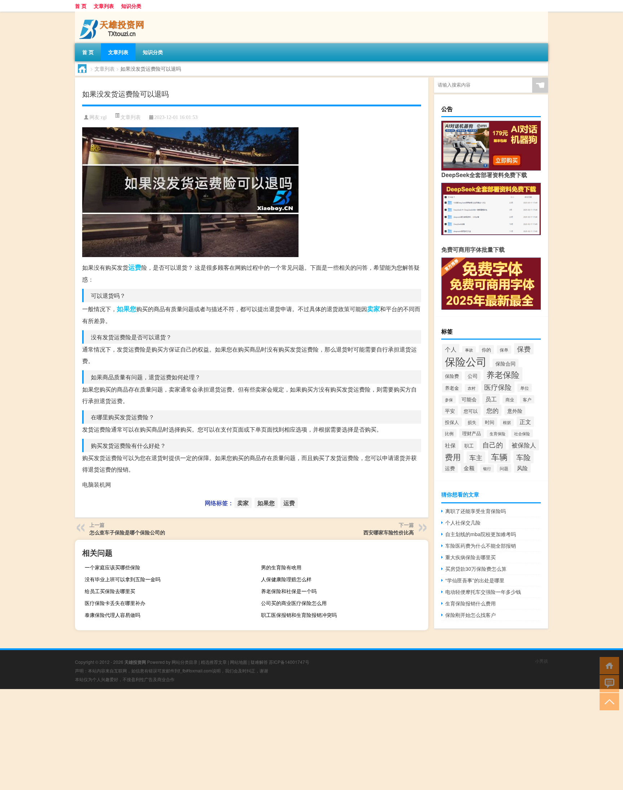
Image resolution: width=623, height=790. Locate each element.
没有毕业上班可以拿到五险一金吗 (122, 579)
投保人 (452, 422)
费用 (453, 456)
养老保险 (503, 374)
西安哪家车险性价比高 (388, 532)
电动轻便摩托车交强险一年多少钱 (483, 591)
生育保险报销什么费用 (470, 603)
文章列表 (104, 5)
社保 (450, 445)
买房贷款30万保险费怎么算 (476, 568)
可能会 (469, 399)
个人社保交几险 (463, 522)
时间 (489, 422)
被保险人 (524, 445)
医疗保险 (498, 387)
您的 (492, 410)
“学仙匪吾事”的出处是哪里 (474, 580)
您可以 (471, 410)
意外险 (514, 410)
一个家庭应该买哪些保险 (112, 567)
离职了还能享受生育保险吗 (475, 511)
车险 (523, 457)
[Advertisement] (216, 739)
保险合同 (505, 363)
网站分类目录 (185, 662)
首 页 (81, 5)
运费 (134, 267)
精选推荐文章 (214, 662)
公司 (473, 375)
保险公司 (466, 360)
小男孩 (541, 661)
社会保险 (522, 433)
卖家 (373, 308)
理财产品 (471, 433)
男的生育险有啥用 (281, 567)
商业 (509, 399)
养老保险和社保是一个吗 (289, 591)
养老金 (452, 387)
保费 (524, 348)
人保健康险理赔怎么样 (286, 579)
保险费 (452, 375)
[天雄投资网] (113, 14)
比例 (449, 433)
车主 (475, 457)
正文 (525, 422)
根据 (507, 422)
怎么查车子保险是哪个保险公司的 (127, 532)
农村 (472, 388)
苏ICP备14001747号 (289, 662)
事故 (469, 350)
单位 (524, 388)
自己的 (492, 444)
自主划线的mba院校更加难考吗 (480, 534)
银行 (487, 468)
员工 (491, 398)
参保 (449, 399)
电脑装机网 (96, 484)
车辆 (499, 456)
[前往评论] (608, 683)
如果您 (126, 308)
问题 (504, 468)
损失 (472, 422)
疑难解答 (259, 662)
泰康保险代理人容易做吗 (112, 614)
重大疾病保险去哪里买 (470, 557)
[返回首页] (608, 665)
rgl (104, 117)
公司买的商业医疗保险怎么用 (294, 602)
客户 (527, 399)
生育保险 (497, 433)
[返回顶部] (608, 701)
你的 (486, 349)
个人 (450, 349)
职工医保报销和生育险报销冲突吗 (299, 614)
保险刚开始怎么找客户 (470, 614)
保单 (504, 350)
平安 (450, 410)
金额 (469, 468)
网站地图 (238, 662)
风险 (522, 468)
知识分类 (131, 5)
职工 (469, 445)
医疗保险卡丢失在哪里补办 (115, 602)
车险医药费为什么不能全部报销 (480, 545)
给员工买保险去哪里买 (110, 591)
